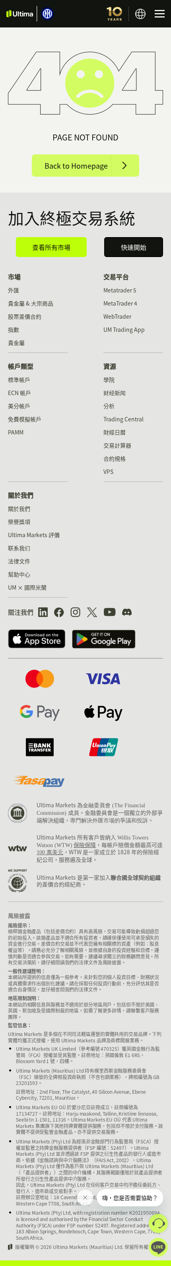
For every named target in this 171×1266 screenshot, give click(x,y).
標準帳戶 (19, 380)
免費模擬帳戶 (24, 419)
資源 (109, 366)
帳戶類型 (20, 366)
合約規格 (114, 458)
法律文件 (19, 561)
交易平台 (116, 276)
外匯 (13, 290)
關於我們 (20, 495)
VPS (108, 471)
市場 (14, 276)
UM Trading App (124, 329)
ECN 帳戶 (19, 393)
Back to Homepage (76, 165)
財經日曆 (114, 432)
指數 (13, 329)
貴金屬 (16, 343)
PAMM (15, 432)
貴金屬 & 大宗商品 (30, 303)
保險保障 (85, 845)
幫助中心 (19, 574)
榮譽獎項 (19, 522)
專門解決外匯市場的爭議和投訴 (109, 821)
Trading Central (123, 419)
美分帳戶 (19, 406)
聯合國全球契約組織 (136, 877)
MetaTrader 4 (120, 303)
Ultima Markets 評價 (34, 535)
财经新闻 (114, 393)
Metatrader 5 (119, 290)
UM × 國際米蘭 (27, 587)
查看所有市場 (51, 247)
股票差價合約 (24, 316)
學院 (109, 380)
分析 (109, 406)
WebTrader (117, 316)
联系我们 (19, 548)
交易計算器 (117, 445)
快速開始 (133, 247)
